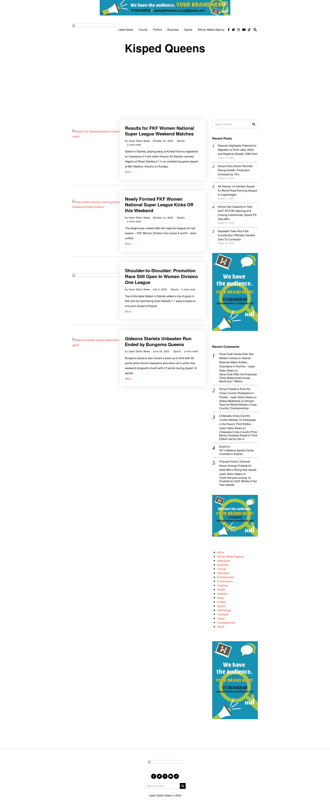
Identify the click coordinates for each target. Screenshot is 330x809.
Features (222, 585)
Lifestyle (222, 594)
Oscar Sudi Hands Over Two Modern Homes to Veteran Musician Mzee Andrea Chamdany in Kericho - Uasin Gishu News (237, 362)
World (220, 627)
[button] (254, 124)
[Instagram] (238, 30)
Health (221, 589)
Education (223, 573)
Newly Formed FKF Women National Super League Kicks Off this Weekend (159, 205)
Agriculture (223, 561)
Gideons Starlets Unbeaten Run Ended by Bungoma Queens (158, 341)
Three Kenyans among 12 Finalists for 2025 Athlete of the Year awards (238, 481)
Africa (220, 552)
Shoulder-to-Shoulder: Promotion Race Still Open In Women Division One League (161, 276)
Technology (224, 610)
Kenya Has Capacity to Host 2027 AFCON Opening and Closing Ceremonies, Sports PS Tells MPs (237, 213)
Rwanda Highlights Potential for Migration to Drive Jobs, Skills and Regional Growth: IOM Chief (237, 150)
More (128, 172)
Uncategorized (226, 623)
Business (173, 29)
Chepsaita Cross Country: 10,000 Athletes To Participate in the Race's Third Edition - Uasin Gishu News (237, 422)
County (143, 29)
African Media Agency (211, 29)
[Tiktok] (249, 30)
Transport (223, 614)
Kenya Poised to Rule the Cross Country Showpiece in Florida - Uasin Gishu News (236, 393)
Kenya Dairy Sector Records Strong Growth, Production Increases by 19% (235, 170)
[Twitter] (233, 30)
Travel (221, 618)
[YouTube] (243, 30)
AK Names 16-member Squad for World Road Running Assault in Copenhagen (237, 190)
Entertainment (225, 577)
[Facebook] (228, 30)
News (220, 598)
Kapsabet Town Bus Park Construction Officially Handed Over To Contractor (236, 235)
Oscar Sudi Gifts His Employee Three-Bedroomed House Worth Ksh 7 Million (238, 378)
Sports (188, 29)
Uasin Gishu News (139, 140)
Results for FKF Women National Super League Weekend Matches (159, 131)
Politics (157, 29)
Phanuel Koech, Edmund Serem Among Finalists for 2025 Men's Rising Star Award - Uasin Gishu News (238, 467)
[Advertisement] (165, 84)
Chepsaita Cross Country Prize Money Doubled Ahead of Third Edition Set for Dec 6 (238, 435)
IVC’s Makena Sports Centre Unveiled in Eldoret (236, 452)
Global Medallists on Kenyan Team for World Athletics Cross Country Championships (238, 404)
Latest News (125, 29)
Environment (225, 581)
